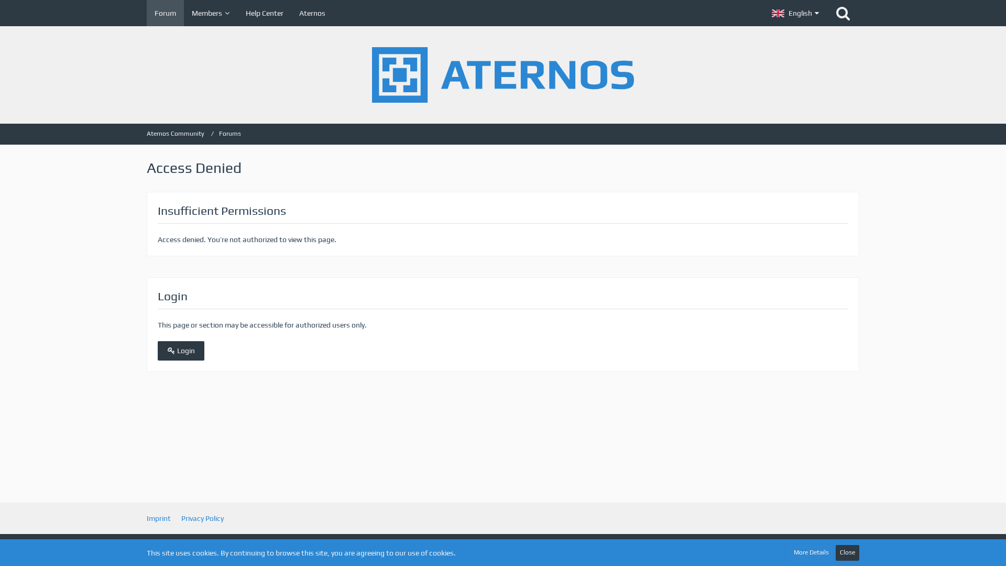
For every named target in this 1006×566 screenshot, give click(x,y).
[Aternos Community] (503, 75)
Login (185, 350)
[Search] (843, 13)
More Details (811, 552)
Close (847, 552)
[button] (795, 13)
